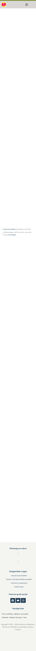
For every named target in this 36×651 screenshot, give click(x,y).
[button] (31, 4)
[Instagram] (23, 600)
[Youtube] (18, 600)
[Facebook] (12, 600)
